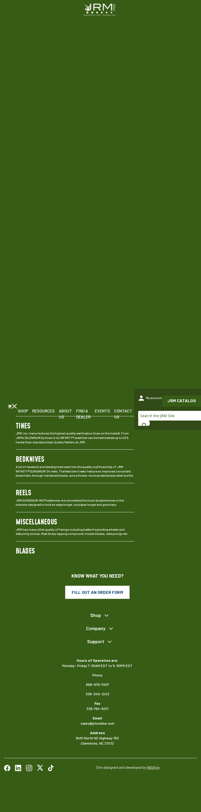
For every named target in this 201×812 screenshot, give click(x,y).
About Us (65, 413)
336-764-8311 (97, 708)
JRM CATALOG (182, 400)
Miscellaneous (36, 522)
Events (102, 410)
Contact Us (123, 413)
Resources (43, 410)
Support (95, 641)
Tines (23, 426)
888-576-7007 (97, 684)
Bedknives (30, 459)
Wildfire (153, 767)
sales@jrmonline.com (97, 723)
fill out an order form (97, 592)
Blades (25, 551)
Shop (23, 410)
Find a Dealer (83, 413)
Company (95, 628)
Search (144, 423)
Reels (23, 493)
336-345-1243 (97, 694)
